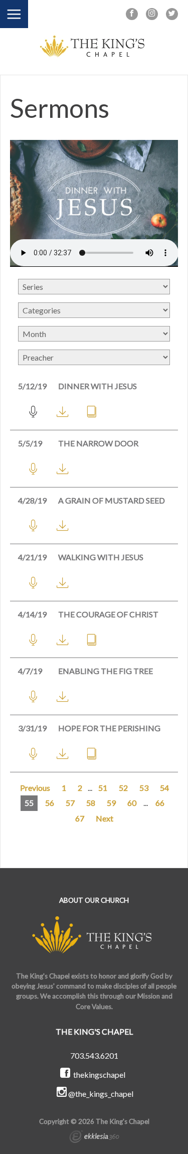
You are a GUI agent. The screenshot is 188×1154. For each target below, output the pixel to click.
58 (90, 802)
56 (49, 802)
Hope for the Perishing (109, 728)
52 (123, 787)
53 (143, 787)
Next (104, 818)
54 (164, 787)
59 (111, 802)
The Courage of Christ (108, 614)
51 (102, 787)
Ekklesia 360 (94, 1137)
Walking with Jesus (100, 557)
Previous (35, 787)
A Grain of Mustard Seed (111, 500)
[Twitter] (172, 14)
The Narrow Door (98, 443)
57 (70, 802)
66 (159, 802)
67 (79, 818)
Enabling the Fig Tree (105, 671)
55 (29, 802)
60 (131, 802)
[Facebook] (132, 14)
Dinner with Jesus (97, 386)
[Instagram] (152, 14)
